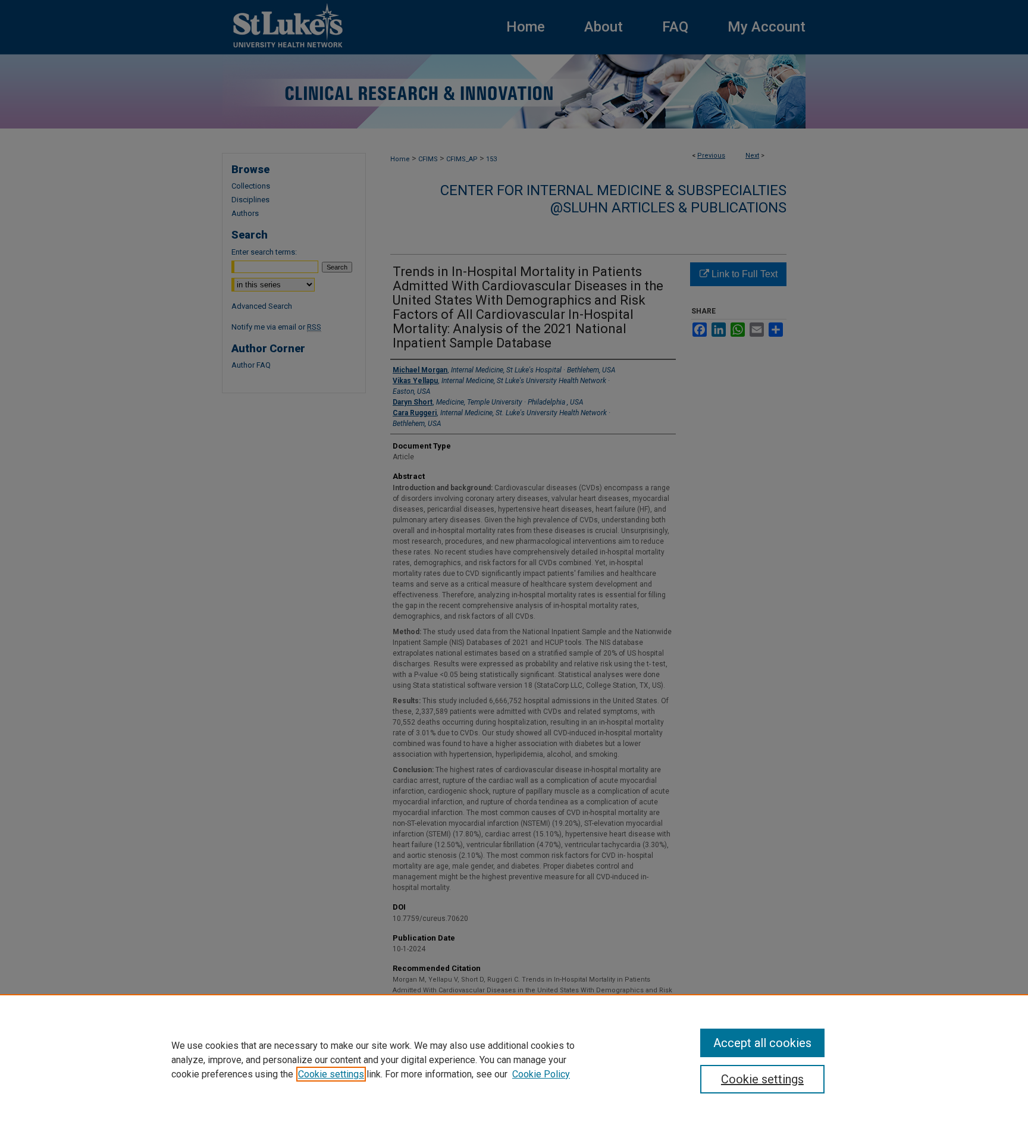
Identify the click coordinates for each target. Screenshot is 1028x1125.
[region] (514, 1059)
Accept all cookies (762, 1043)
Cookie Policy (541, 1074)
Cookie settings (331, 1074)
